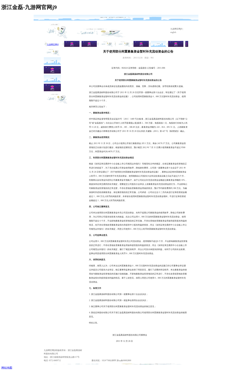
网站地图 (6, 367)
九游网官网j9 (176, 29)
